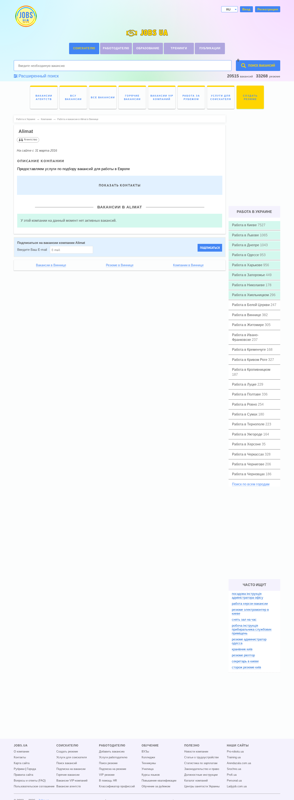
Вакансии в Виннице (51, 265)
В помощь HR (108, 780)
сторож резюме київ (246, 667)
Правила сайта (23, 774)
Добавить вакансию (112, 751)
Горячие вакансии (67, 774)
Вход (246, 9)
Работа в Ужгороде (247, 434)
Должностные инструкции (201, 774)
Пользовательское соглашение (34, 786)
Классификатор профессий (117, 786)
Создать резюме (67, 751)
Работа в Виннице (247, 315)
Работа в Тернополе (248, 424)
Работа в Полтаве (247, 394)
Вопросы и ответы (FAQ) (30, 780)
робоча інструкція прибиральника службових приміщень (252, 629)
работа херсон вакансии (250, 603)
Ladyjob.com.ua (237, 786)
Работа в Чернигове (248, 464)
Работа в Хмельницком (251, 295)
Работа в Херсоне (247, 444)
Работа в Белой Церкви (251, 305)
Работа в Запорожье (249, 275)
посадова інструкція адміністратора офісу (247, 595)
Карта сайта (21, 763)
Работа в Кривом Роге (250, 360)
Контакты (20, 757)
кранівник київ (242, 649)
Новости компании (196, 751)
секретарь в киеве (245, 661)
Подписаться (210, 248)
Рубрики (19, 769)
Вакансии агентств (68, 786)
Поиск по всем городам (250, 484)
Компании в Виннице (188, 265)
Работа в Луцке (244, 384)
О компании (21, 751)
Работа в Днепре (246, 245)
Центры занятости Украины (202, 786)
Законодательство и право (201, 769)
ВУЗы (145, 751)
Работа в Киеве (245, 225)
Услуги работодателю (113, 757)
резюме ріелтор (243, 655)
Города (31, 769)
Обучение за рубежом (156, 786)
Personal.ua (234, 780)
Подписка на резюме (112, 769)
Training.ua (234, 757)
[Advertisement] (117, 304)
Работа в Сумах (245, 414)
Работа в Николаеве (249, 285)
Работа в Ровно (245, 404)
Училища (147, 769)
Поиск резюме (108, 763)
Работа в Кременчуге (249, 349)
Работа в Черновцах (249, 474)
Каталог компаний (196, 780)
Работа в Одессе (246, 255)
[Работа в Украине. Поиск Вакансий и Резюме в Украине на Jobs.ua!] (25, 16)
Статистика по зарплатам (200, 763)
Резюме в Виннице (119, 265)
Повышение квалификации (159, 780)
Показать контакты (120, 185)
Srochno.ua (234, 769)
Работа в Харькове (247, 265)
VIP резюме (107, 774)
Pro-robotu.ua (235, 751)
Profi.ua (232, 774)
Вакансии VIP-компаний (71, 780)
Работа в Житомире (248, 325)
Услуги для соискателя (71, 757)
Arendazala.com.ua (239, 763)
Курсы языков (151, 774)
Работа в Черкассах (248, 454)
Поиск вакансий (66, 763)
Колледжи (148, 757)
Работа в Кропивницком (251, 369)
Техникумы (149, 763)
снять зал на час (244, 619)
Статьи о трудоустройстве (201, 757)
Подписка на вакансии (70, 769)
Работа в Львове (246, 235)
